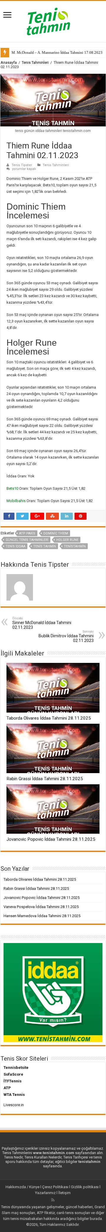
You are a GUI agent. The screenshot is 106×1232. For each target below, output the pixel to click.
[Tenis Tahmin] (53, 20)
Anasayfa (9, 62)
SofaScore (13, 1074)
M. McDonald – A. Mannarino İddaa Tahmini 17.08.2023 (56, 52)
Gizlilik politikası (85, 1187)
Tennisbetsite (16, 1067)
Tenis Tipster (21, 165)
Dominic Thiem (55, 533)
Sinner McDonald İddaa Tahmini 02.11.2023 (41, 623)
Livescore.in (14, 1105)
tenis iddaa (15, 546)
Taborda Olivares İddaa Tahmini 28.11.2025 (48, 718)
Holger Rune (67, 540)
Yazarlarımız (45, 1193)
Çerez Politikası (55, 1187)
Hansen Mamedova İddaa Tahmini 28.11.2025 (42, 916)
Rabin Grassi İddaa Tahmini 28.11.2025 (44, 778)
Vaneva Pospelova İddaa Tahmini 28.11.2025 (41, 907)
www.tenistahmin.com (53, 1153)
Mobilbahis (16, 501)
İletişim (64, 1193)
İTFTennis (12, 1081)
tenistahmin (75, 546)
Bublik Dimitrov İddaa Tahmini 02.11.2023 (66, 636)
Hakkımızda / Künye (22, 1187)
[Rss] (53, 1199)
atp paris (27, 533)
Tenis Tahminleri (35, 62)
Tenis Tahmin (44, 546)
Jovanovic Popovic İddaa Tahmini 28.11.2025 (50, 839)
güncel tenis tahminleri (27, 540)
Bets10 (12, 488)
